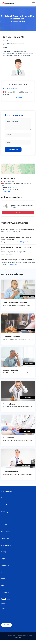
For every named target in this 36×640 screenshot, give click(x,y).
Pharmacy (4, 512)
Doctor (3, 498)
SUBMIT (6, 625)
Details (18, 212)
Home (13, 22)
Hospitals (4, 505)
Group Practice (6, 532)
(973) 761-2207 (14, 89)
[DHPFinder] (3, 3)
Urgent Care (5, 525)
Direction (18, 97)
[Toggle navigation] (33, 3)
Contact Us (5, 592)
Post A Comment (13, 149)
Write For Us (5, 565)
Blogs (3, 559)
